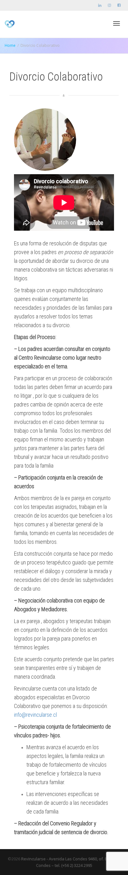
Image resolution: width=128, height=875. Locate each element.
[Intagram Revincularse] (109, 5)
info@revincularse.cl (35, 714)
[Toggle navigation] (116, 23)
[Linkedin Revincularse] (99, 5)
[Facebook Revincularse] (119, 5)
